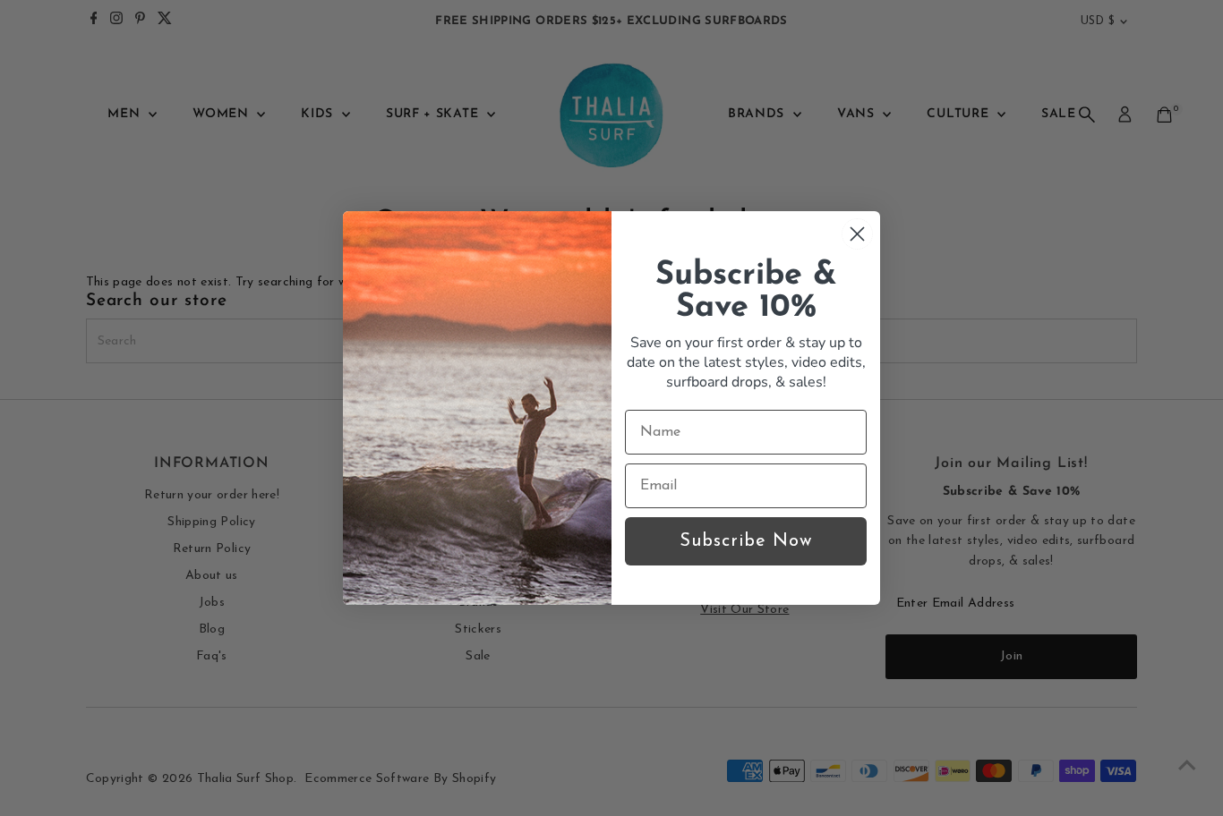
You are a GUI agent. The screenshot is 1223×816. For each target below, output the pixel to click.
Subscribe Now (746, 541)
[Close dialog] (857, 234)
